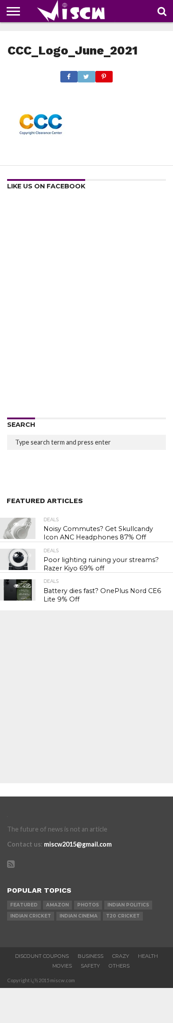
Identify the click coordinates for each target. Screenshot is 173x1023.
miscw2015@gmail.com (78, 844)
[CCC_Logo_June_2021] (41, 155)
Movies (62, 966)
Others (119, 966)
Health (148, 956)
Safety (90, 966)
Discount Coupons (42, 956)
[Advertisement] (86, 306)
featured (24, 905)
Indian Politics (128, 905)
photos (88, 905)
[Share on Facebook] (69, 74)
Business (90, 956)
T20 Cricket (123, 916)
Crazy (120, 956)
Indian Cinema (78, 916)
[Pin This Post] (104, 74)
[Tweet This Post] (86, 74)
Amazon (57, 905)
